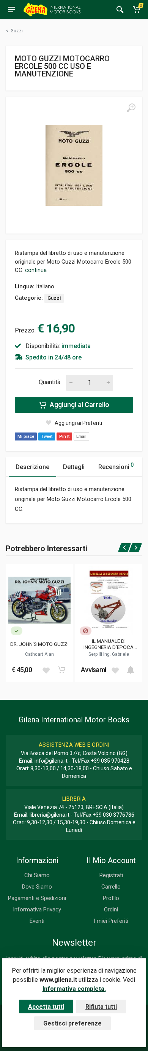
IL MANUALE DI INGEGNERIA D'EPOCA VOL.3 (108, 644)
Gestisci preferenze (72, 1023)
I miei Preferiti (111, 920)
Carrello (111, 886)
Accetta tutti (46, 1006)
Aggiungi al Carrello (78, 405)
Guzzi (54, 298)
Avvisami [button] (93, 670)
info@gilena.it (51, 761)
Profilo (111, 898)
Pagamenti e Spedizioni (37, 898)
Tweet (46, 436)
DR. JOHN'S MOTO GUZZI (39, 644)
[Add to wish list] (46, 670)
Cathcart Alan (39, 654)
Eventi (37, 920)
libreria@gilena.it (49, 815)
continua (36, 270)
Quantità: (50, 382)
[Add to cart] (61, 670)
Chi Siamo (37, 875)
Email (81, 436)
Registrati (111, 875)
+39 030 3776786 (113, 815)
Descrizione (32, 467)
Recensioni (116, 466)
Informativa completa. (74, 988)
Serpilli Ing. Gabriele (108, 654)
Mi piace (25, 436)
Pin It (64, 436)
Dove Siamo (37, 886)
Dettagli (74, 467)
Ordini (111, 909)
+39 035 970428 (110, 761)
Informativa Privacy (37, 909)
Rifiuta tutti (101, 1006)
